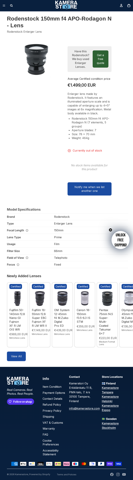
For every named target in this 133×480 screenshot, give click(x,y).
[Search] (11, 5)
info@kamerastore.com (84, 408)
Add (45, 301)
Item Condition (52, 386)
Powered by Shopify (39, 474)
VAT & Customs (53, 422)
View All (16, 356)
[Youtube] (124, 474)
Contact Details (52, 398)
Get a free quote (100, 59)
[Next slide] (122, 315)
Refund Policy (52, 404)
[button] (121, 240)
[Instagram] (118, 474)
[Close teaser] (110, 230)
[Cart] (129, 5)
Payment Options (54, 392)
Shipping (48, 416)
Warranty (49, 428)
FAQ (45, 434)
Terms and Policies (66, 474)
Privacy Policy (52, 410)
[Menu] (4, 6)
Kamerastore (21, 474)
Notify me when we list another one (89, 189)
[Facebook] (112, 474)
